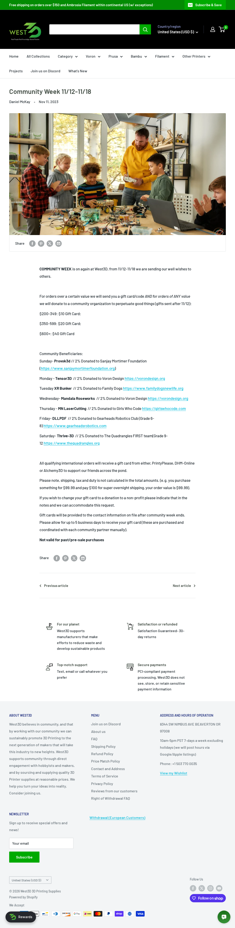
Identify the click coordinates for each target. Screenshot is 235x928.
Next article (182, 585)
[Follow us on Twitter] (202, 888)
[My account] (212, 29)
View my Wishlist (173, 773)
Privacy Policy (102, 783)
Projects (16, 71)
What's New (77, 71)
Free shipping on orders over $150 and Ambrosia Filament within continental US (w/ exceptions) (81, 5)
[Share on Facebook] (32, 243)
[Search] (145, 29)
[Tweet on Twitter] (50, 243)
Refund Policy (102, 753)
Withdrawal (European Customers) (117, 817)
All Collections (38, 56)
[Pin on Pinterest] (41, 243)
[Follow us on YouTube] (219, 888)
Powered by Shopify (23, 897)
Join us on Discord (45, 71)
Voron (90, 56)
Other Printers (193, 56)
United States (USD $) (26, 880)
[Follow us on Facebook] (193, 888)
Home (14, 56)
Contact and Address (108, 768)
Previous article (56, 585)
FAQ (94, 739)
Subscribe (24, 857)
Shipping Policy (103, 746)
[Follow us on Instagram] (210, 888)
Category (65, 56)
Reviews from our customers (114, 791)
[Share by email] (58, 243)
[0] (222, 29)
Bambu (136, 56)
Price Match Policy (105, 761)
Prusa (113, 56)
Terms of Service (104, 776)
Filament (162, 56)
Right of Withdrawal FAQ (110, 798)
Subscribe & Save (208, 5)
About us (98, 731)
